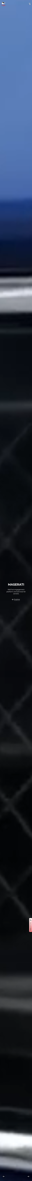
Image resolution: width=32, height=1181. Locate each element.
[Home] (3, 3)
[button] (29, 4)
